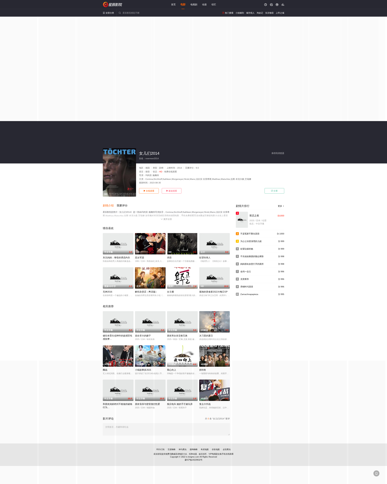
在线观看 (148, 191)
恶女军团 (139, 257)
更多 (281, 206)
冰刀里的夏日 (206, 335)
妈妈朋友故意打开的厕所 (252, 264)
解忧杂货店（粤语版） (146, 291)
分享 (274, 191)
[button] (110, 205)
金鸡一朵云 (245, 271)
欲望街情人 (205, 257)
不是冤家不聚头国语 (249, 233)
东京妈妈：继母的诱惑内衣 (116, 257)
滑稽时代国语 (246, 286)
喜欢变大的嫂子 (143, 335)
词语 (169, 257)
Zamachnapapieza (249, 294)
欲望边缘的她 (246, 249)
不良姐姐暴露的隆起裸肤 (252, 256)
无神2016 (107, 291)
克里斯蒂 (244, 279)
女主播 (170, 291)
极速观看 (171, 191)
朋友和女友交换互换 (177, 335)
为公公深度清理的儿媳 (251, 241)
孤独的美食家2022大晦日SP (213, 291)
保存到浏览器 (278, 153)
